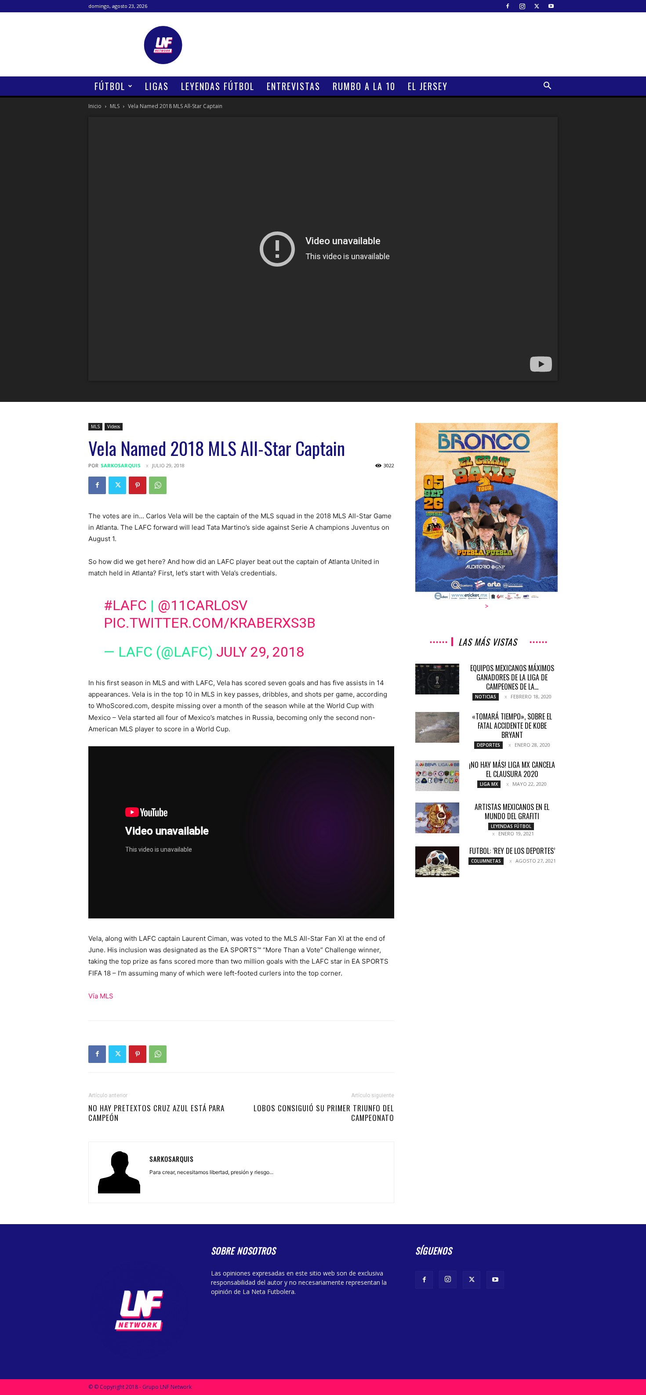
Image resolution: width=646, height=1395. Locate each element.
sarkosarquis (121, 465)
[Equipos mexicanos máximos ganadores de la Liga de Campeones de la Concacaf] (437, 679)
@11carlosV (202, 605)
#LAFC (125, 605)
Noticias (485, 697)
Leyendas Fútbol (217, 86)
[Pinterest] (137, 485)
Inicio (95, 106)
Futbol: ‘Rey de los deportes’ (512, 851)
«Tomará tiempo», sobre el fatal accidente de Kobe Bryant (512, 725)
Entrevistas (293, 86)
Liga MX (489, 784)
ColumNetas (486, 861)
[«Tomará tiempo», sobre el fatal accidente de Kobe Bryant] (437, 727)
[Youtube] (551, 6)
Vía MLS (102, 996)
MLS (115, 106)
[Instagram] (522, 6)
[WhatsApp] (158, 485)
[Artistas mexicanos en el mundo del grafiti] (437, 817)
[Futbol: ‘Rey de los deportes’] (437, 861)
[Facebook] (507, 6)
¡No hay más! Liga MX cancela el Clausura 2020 (512, 769)
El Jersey (428, 86)
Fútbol (109, 86)
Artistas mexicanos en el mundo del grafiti (512, 811)
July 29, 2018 (260, 651)
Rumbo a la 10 (364, 86)
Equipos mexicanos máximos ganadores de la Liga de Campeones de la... (512, 677)
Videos (113, 426)
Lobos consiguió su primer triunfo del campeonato (324, 1113)
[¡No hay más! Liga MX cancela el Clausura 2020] (437, 775)
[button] (547, 87)
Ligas (157, 86)
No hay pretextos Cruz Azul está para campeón (156, 1113)
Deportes (488, 745)
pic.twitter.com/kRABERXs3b (210, 622)
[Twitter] (536, 6)
